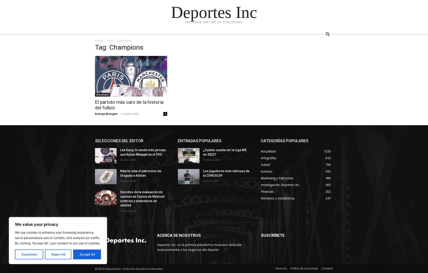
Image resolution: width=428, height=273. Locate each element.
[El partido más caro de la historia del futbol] (131, 76)
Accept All (87, 254)
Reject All (58, 254)
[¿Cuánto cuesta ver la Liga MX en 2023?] (189, 155)
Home (99, 40)
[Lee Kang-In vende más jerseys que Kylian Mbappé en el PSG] (106, 155)
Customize (29, 254)
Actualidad (102, 94)
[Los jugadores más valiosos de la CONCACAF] (189, 176)
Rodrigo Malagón (106, 113)
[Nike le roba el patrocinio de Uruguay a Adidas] (106, 176)
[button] (327, 35)
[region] (58, 240)
